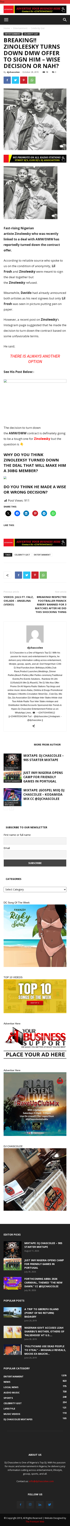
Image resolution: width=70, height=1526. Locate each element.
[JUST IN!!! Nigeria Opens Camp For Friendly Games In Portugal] (13, 777)
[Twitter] (49, 1504)
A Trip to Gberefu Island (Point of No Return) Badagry (41, 1312)
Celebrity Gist (38, 28)
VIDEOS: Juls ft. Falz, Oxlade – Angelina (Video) (19, 600)
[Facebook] (20, 1504)
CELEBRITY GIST (22, 554)
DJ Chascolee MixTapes (11, 768)
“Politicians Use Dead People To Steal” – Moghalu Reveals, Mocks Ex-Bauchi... (45, 1350)
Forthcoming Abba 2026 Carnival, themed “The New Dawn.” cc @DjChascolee (43, 1282)
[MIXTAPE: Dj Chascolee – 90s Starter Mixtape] (13, 762)
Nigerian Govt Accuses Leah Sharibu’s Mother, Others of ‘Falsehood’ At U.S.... (44, 1331)
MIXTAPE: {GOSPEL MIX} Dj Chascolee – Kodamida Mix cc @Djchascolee (43, 794)
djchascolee (13, 72)
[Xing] (35, 726)
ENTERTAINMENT (42, 554)
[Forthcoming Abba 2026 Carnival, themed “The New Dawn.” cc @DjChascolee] (13, 1283)
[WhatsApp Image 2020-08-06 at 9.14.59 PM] (35, 996)
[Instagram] (30, 1504)
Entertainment (20, 28)
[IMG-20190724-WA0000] (35, 9)
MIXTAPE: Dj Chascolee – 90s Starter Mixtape (43, 758)
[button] (65, 20)
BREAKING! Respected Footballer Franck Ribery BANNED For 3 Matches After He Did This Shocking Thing (50, 604)
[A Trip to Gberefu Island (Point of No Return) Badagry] (13, 1312)
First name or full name (17, 835)
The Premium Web (35, 1521)
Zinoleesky (42, 439)
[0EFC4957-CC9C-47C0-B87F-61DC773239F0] (35, 936)
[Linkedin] (39, 1504)
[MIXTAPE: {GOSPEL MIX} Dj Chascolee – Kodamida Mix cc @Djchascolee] (13, 797)
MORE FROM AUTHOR (47, 744)
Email (7, 848)
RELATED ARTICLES (18, 744)
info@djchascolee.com (41, 1481)
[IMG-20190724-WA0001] (35, 158)
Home (7, 28)
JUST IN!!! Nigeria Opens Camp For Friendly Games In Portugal (43, 777)
